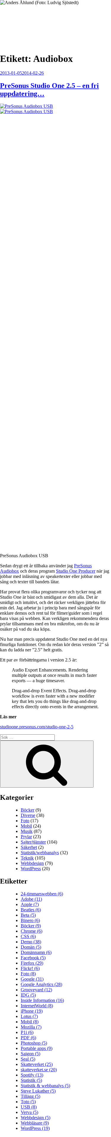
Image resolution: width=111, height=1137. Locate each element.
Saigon (30, 1053)
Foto (25, 820)
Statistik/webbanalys (40, 852)
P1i (27, 1032)
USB (29, 1106)
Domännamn (36, 952)
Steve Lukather (38, 1090)
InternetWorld (37, 1005)
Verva (29, 1112)
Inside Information (42, 1000)
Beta (28, 915)
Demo (31, 941)
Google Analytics (41, 984)
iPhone (32, 1011)
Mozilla (31, 1027)
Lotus (29, 1016)
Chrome (31, 931)
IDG (28, 995)
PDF (28, 1037)
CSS (28, 936)
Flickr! (30, 968)
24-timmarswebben (42, 893)
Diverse (28, 815)
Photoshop (34, 1043)
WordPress (31, 868)
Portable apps (36, 1048)
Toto (28, 1101)
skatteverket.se (39, 1069)
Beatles (31, 909)
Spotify (32, 1074)
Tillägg (30, 1096)
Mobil (26, 825)
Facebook (33, 957)
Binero (30, 920)
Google (32, 979)
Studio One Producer (75, 571)
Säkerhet (29, 847)
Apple (30, 904)
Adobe (31, 899)
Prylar (26, 836)
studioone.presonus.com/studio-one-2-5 (36, 726)
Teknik (27, 857)
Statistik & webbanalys (45, 1085)
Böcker (27, 809)
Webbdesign (32, 863)
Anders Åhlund (34, 23)
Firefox (32, 963)
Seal (28, 1058)
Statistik (31, 1080)
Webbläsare (35, 1122)
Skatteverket (37, 1064)
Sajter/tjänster (33, 841)
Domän (31, 947)
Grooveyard (36, 989)
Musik (27, 831)
